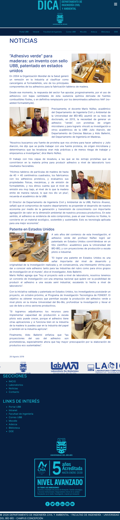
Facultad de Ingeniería (21, 413)
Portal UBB (15, 406)
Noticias (13, 388)
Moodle (13, 420)
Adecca (13, 424)
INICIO (12, 381)
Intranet (13, 410)
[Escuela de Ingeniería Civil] (60, 368)
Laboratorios (16, 384)
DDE (11, 431)
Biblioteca (14, 427)
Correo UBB (15, 417)
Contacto (14, 391)
